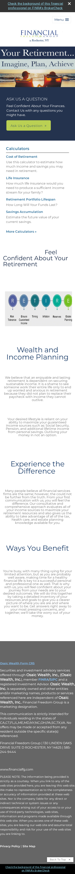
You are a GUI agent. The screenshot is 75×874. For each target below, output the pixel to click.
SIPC (54, 679)
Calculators (17, 148)
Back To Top (58, 859)
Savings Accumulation (24, 212)
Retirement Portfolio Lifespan (30, 199)
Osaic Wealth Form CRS (17, 663)
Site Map (29, 846)
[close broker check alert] (69, 3)
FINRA (43, 679)
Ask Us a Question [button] (27, 126)
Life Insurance (17, 178)
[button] (61, 19)
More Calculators (21, 231)
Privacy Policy (10, 846)
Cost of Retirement (21, 157)
